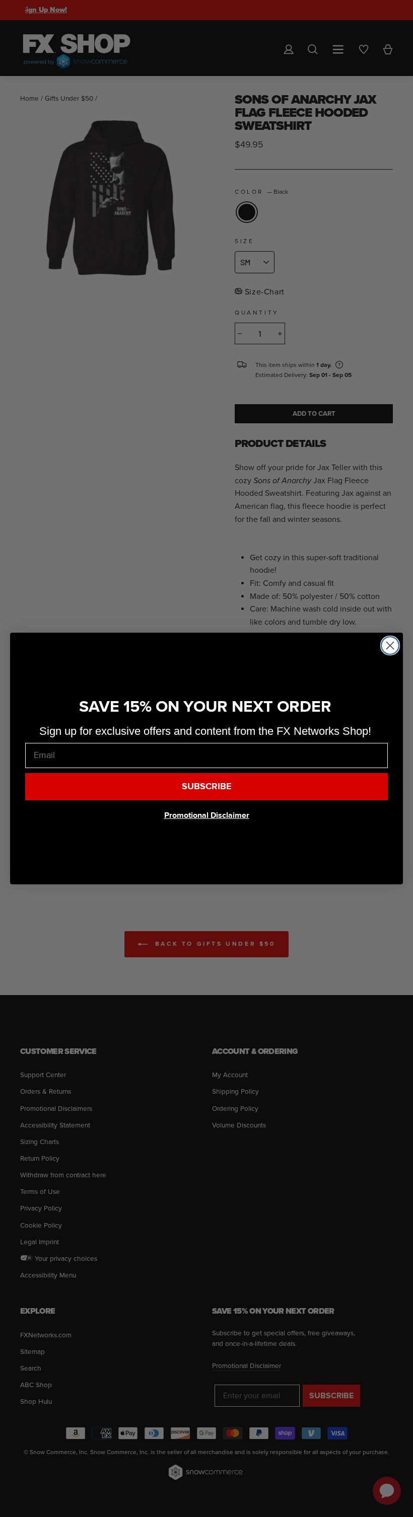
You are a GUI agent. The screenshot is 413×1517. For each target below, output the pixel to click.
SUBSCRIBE (207, 786)
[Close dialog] (390, 645)
